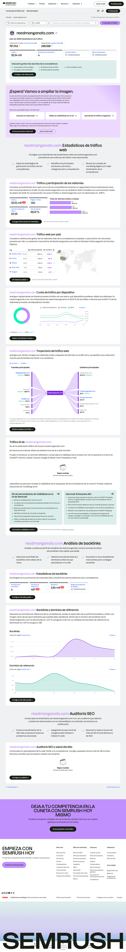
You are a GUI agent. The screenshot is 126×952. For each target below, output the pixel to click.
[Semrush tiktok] (7, 893)
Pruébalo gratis (116, 4)
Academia (110, 855)
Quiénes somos (95, 853)
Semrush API (111, 858)
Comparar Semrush (62, 867)
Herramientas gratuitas (80, 876)
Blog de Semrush (112, 870)
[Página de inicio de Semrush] (9, 4)
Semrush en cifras (62, 873)
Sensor (75, 879)
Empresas (76, 4)
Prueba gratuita (61, 864)
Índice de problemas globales (96, 871)
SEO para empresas (79, 855)
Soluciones (52, 4)
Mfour (75, 867)
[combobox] (72, 23)
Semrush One (60, 853)
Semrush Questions (96, 855)
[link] (15, 11)
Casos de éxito (61, 870)
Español (119, 897)
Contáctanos (94, 879)
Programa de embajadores (111, 877)
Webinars (110, 873)
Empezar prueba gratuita (14, 865)
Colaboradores (95, 864)
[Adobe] (5, 897)
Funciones (59, 855)
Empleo (92, 861)
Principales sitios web (80, 873)
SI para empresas (79, 861)
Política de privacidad (63, 897)
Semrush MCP (77, 853)
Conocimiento (111, 853)
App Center (77, 870)
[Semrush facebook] (11, 893)
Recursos (64, 4)
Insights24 (76, 864)
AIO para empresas (79, 858)
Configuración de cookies (105, 897)
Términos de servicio (83, 897)
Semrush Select (95, 867)
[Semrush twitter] (13, 893)
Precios (42, 4)
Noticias (92, 858)
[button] (98, 11)
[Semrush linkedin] (2, 893)
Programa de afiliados (63, 876)
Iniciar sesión (101, 4)
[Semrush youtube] (9, 893)
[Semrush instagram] (5, 893)
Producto (31, 4)
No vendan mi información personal (97, 875)
